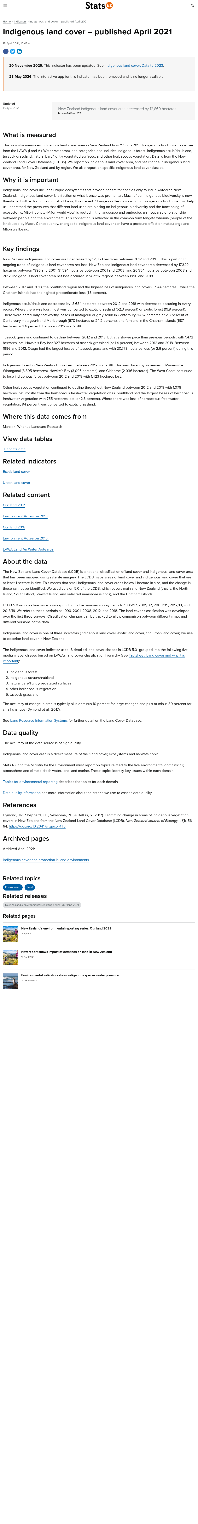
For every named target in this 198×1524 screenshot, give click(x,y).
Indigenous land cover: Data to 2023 (134, 65)
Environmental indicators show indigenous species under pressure (70, 975)
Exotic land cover (16, 471)
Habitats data (15, 449)
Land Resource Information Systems (39, 720)
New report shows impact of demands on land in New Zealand (66, 952)
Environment (12, 887)
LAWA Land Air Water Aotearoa (28, 549)
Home (7, 21)
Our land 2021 (14, 505)
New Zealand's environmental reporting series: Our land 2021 (66, 928)
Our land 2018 (14, 527)
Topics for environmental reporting (30, 782)
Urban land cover (16, 483)
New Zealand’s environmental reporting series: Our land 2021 (42, 905)
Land (30, 887)
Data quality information (22, 793)
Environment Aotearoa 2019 (25, 516)
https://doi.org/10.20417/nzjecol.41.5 (37, 826)
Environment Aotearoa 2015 (26, 538)
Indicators (20, 21)
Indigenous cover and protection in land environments (46, 860)
